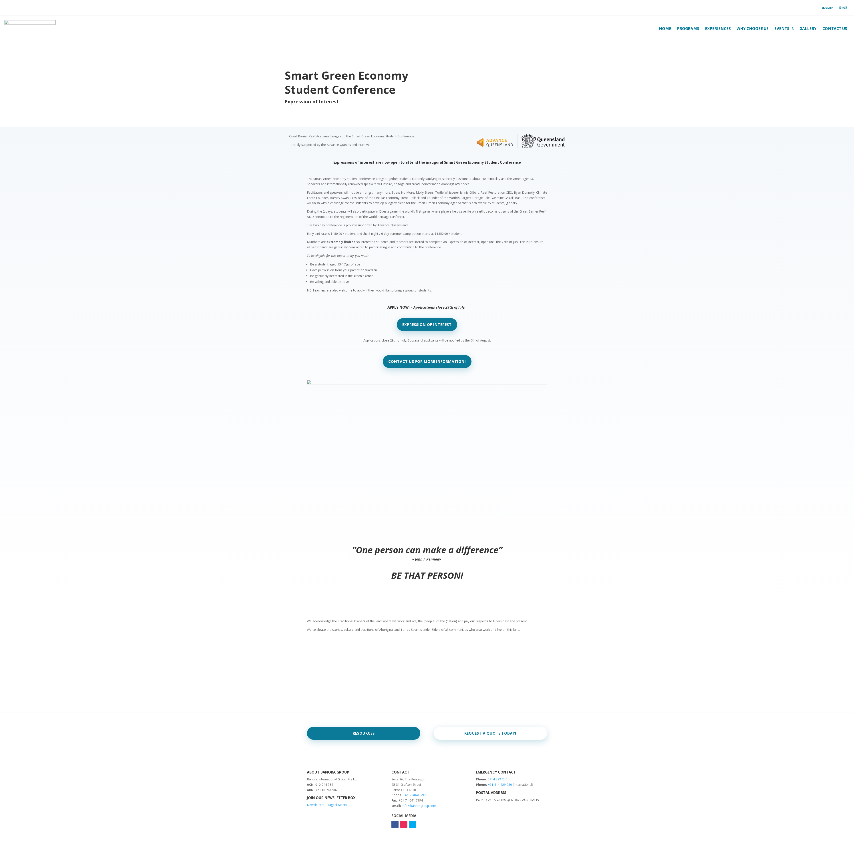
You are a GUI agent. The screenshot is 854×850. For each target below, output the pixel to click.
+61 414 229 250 (500, 784)
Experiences (718, 28)
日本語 (843, 8)
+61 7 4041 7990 (415, 795)
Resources (364, 733)
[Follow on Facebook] (395, 824)
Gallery (808, 28)
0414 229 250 (497, 779)
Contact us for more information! (427, 361)
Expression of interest (427, 324)
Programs (688, 28)
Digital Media (337, 805)
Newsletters (315, 805)
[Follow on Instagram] (403, 824)
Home (665, 28)
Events (781, 28)
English (827, 8)
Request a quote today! (490, 733)
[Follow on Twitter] (412, 824)
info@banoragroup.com (419, 806)
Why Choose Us (753, 28)
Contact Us (834, 28)
